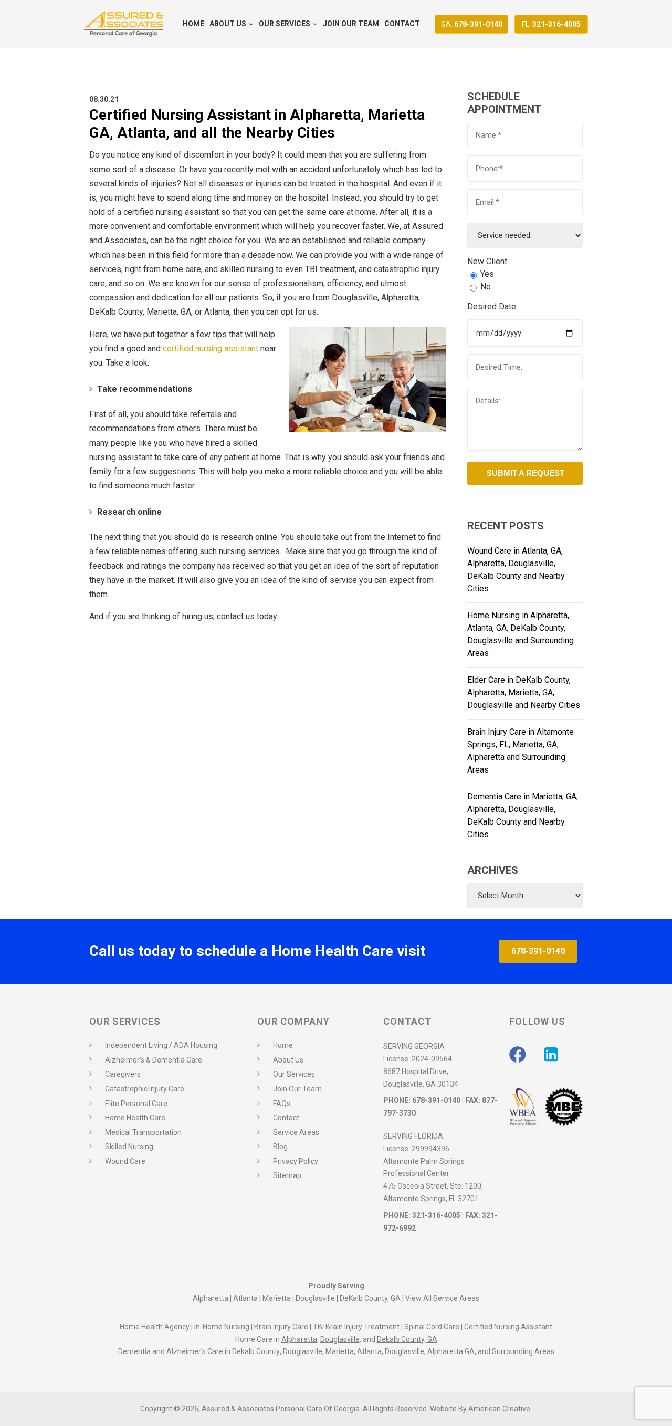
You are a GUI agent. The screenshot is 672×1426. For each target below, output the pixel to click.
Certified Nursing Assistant (508, 1327)
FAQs (281, 1103)
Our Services (294, 1074)
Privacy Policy (295, 1161)
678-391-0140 (471, 24)
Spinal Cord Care (431, 1327)
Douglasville (315, 1298)
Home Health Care (135, 1117)
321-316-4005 (551, 24)
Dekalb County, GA (407, 1339)
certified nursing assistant (209, 348)
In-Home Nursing (221, 1327)
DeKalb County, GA (370, 1298)
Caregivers (123, 1074)
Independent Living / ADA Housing (161, 1045)
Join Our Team (297, 1089)
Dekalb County (256, 1351)
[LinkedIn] (551, 1054)
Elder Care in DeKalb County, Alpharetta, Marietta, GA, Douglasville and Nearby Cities (523, 692)
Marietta (276, 1298)
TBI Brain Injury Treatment (356, 1327)
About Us (288, 1060)
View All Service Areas (442, 1298)
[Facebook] (517, 1054)
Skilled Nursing (129, 1146)
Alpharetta (210, 1298)
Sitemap (287, 1175)
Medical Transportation (143, 1132)
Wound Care (125, 1161)
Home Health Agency (155, 1327)
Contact (286, 1117)
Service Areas (296, 1132)
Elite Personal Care (136, 1103)
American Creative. (500, 1408)
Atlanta (245, 1298)
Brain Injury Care (281, 1327)
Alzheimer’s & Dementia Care (153, 1060)
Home (283, 1045)
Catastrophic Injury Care (144, 1089)
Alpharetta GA (451, 1351)
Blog (280, 1146)
